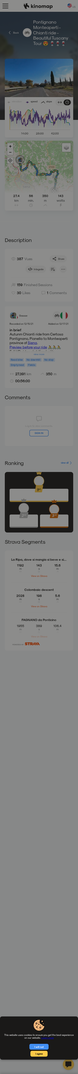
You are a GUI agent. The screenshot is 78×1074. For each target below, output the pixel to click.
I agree (39, 1053)
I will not (39, 1046)
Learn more (47, 1037)
